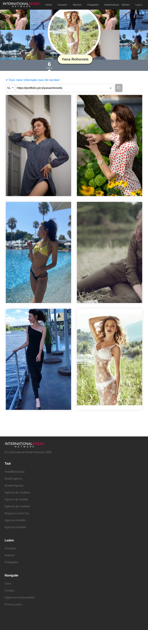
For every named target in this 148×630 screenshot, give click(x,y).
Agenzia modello (15, 520)
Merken (126, 4)
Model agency (13, 478)
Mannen (77, 4)
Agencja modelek (15, 527)
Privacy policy (13, 604)
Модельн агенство (17, 513)
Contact (9, 590)
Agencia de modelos (17, 492)
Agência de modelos (17, 506)
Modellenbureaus (111, 4)
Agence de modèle (16, 499)
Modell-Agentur (14, 485)
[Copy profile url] (118, 88)
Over (8, 583)
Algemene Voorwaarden (20, 597)
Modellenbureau (15, 471)
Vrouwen (62, 4)
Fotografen (93, 4)
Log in (138, 4)
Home (48, 4)
